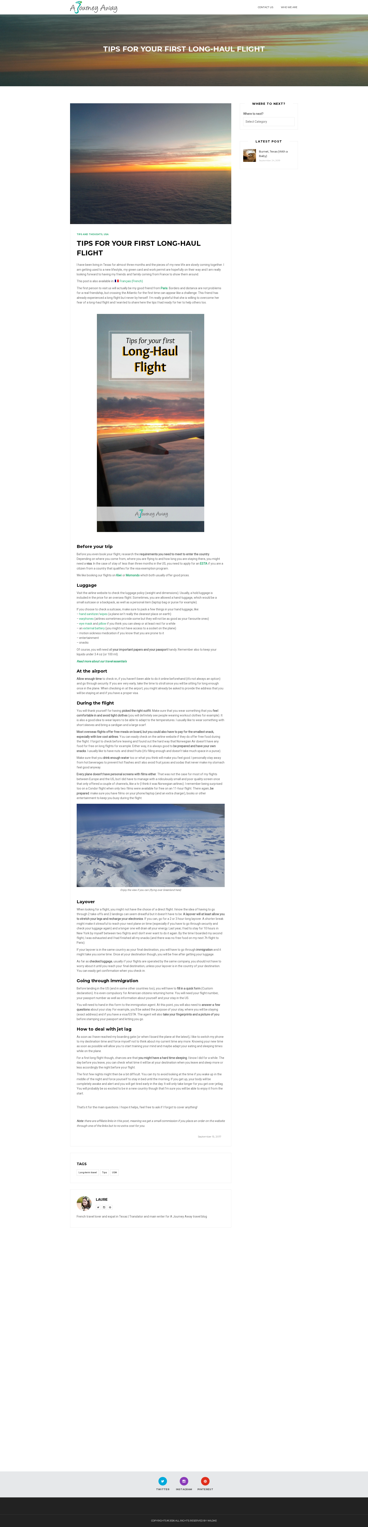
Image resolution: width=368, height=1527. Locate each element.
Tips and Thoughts (89, 234)
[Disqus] (150, 1287)
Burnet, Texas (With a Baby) (273, 154)
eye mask (85, 623)
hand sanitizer (88, 614)
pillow (102, 623)
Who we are (289, 7)
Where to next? (253, 113)
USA (106, 234)
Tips (104, 1172)
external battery (94, 628)
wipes (104, 614)
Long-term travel (88, 1172)
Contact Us (265, 7)
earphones (86, 618)
